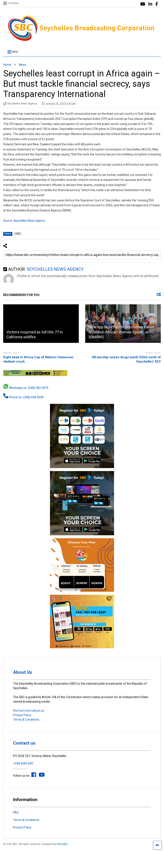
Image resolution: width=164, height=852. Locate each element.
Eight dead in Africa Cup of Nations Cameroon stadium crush (38, 359)
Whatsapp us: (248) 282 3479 (28, 388)
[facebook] (156, 4)
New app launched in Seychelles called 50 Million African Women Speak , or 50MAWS (121, 332)
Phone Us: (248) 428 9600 (26, 397)
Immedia (62, 844)
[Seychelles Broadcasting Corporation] (82, 40)
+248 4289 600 (23, 763)
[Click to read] (41, 323)
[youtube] (142, 4)
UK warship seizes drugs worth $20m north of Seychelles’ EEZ (126, 359)
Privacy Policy (22, 715)
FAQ (16, 812)
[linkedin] (150, 4)
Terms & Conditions (26, 719)
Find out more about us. (29, 710)
